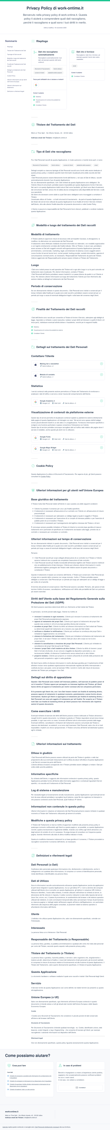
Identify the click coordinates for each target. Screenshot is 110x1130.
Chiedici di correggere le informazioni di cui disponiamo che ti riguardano (30, 1081)
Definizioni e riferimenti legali (15, 91)
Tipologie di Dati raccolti (14, 54)
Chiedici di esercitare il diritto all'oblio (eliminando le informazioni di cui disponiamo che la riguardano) (30, 1085)
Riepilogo (10, 47)
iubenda (5, 1127)
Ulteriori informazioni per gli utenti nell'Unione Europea (17, 81)
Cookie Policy (11, 76)
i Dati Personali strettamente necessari (46, 1127)
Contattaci (82, 1088)
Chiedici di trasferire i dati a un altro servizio (22, 1089)
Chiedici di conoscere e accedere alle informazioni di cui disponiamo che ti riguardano (30, 1077)
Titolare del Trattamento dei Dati (16, 50)
